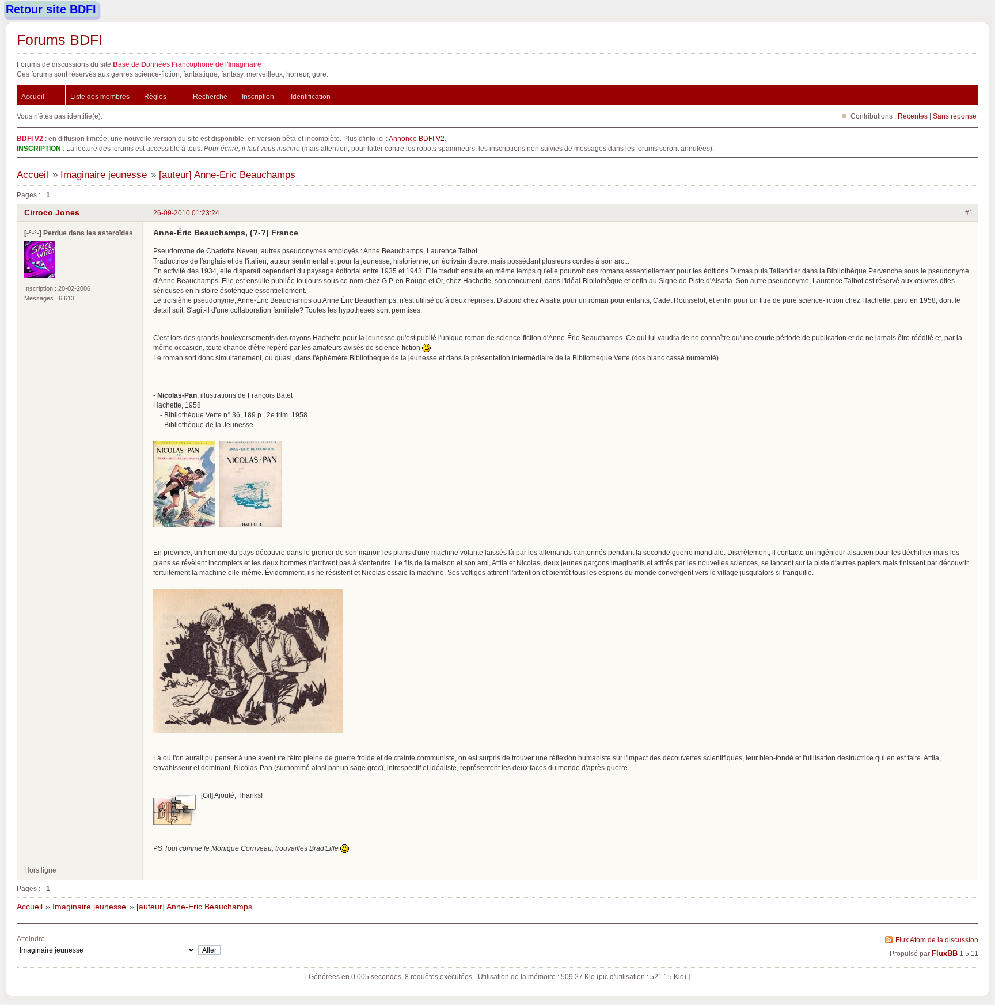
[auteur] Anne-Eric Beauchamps (227, 174)
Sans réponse (955, 116)
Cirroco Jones (51, 212)
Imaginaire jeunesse (103, 174)
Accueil (32, 96)
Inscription (258, 96)
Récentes (913, 116)
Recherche (210, 96)
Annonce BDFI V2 (417, 138)
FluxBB (945, 954)
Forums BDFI (59, 40)
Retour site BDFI (51, 9)
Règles (155, 96)
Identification (311, 96)
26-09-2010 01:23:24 (186, 212)
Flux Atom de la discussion (936, 939)
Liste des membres (100, 96)
